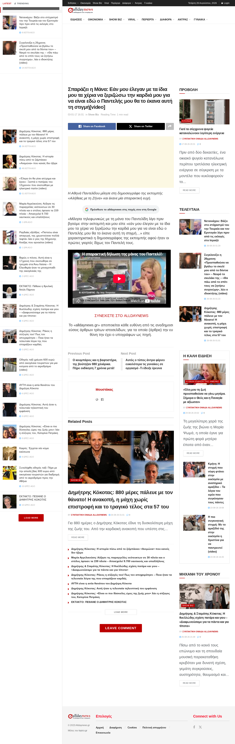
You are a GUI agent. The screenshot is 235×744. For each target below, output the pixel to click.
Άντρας (138, 3)
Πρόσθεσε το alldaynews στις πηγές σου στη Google (123, 209)
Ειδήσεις (72, 3)
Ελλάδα (186, 121)
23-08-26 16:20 (217, 557)
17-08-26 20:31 (188, 144)
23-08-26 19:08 (217, 508)
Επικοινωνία (103, 732)
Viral (106, 3)
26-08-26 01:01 (117, 515)
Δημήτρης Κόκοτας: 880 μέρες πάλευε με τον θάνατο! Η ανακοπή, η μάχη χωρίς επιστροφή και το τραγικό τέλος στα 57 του (120, 500)
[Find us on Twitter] (200, 727)
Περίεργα (115, 3)
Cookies (132, 727)
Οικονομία (85, 3)
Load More (31, 518)
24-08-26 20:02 (192, 413)
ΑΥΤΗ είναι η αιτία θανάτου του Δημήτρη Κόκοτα (101, 583)
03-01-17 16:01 (76, 114)
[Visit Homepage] (80, 10)
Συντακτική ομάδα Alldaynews (89, 515)
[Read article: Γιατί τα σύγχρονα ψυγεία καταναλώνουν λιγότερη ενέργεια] (204, 111)
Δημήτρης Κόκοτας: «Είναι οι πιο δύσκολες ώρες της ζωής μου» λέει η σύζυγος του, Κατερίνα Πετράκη (39, 429)
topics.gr (83, 730)
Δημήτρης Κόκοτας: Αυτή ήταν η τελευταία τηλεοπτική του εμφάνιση (37, 408)
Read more (79, 537)
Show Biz (97, 3)
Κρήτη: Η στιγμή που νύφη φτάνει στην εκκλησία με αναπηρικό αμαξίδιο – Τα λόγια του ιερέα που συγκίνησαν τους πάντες (216, 483)
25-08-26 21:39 (188, 637)
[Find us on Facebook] (194, 727)
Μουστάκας (104, 389)
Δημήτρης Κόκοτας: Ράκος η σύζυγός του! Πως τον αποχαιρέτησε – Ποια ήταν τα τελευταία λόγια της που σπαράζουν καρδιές (36, 337)
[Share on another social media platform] (170, 126)
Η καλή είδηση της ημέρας (202, 381)
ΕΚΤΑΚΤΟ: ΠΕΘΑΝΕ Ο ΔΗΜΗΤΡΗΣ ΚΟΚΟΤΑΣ (98, 601)
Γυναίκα (148, 3)
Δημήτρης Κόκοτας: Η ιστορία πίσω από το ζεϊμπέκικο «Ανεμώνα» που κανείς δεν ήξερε (38, 159)
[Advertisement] (31, 99)
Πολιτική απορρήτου (154, 727)
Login (226, 3)
